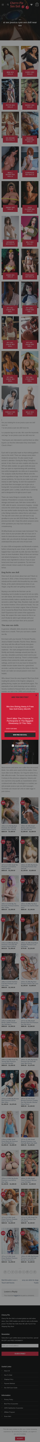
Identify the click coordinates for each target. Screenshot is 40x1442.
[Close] (36, 695)
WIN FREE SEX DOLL (20, 735)
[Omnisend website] (20, 744)
